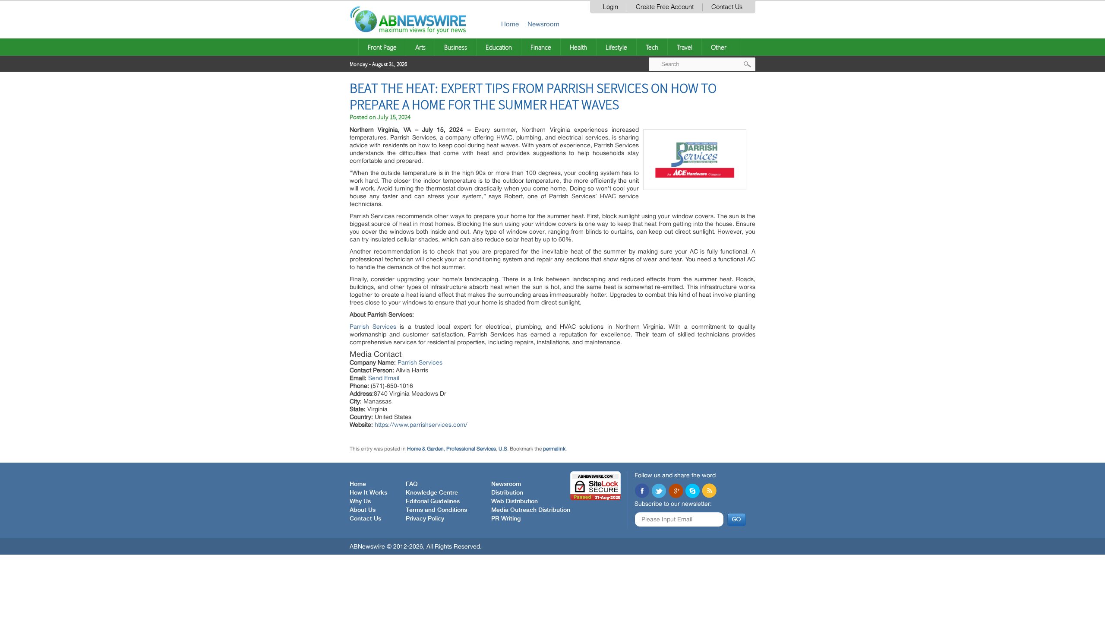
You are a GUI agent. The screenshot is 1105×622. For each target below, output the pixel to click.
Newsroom (543, 24)
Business (455, 47)
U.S (503, 449)
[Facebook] (642, 491)
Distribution (507, 493)
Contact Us (726, 7)
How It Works (368, 493)
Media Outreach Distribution (530, 510)
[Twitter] (658, 491)
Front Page (382, 47)
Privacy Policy (425, 519)
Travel (684, 47)
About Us (363, 510)
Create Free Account (665, 7)
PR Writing (506, 519)
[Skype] (692, 491)
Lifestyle (616, 47)
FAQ (412, 484)
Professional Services (471, 449)
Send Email (383, 377)
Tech (652, 47)
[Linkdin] (675, 491)
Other (718, 47)
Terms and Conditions (436, 510)
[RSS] (709, 491)
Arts (420, 47)
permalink (554, 449)
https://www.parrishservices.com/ (421, 424)
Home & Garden (425, 449)
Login (610, 7)
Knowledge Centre (432, 493)
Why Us (360, 501)
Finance (540, 47)
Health (578, 47)
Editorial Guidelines (433, 501)
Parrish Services (373, 326)
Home (510, 24)
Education (499, 47)
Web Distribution (514, 501)
